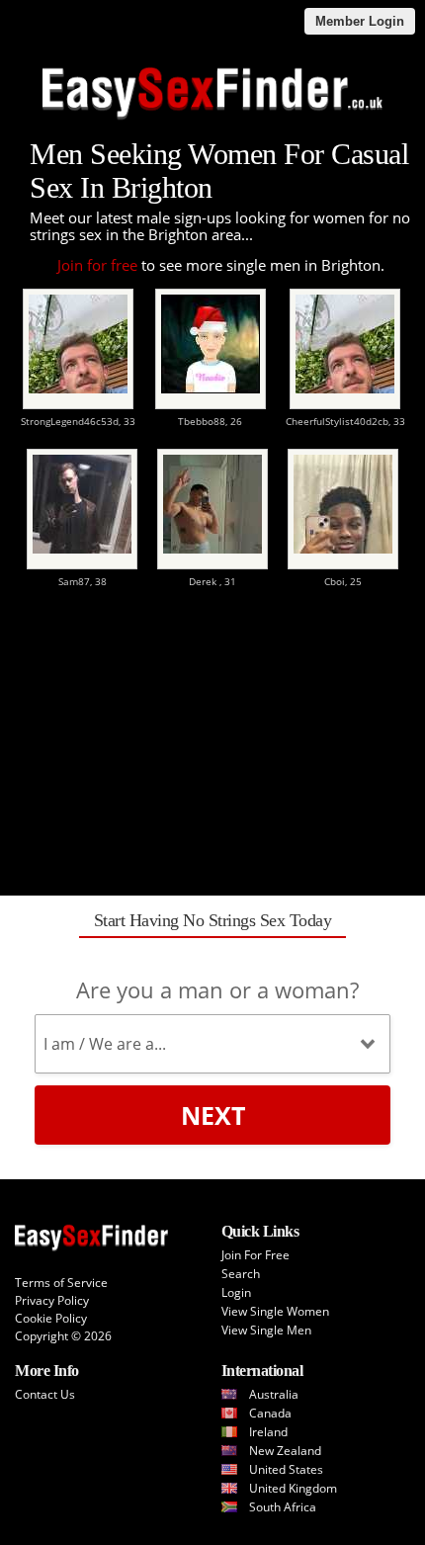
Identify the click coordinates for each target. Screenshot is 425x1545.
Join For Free (255, 1254)
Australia (273, 1394)
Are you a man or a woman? (217, 989)
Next (213, 1115)
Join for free (97, 265)
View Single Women (275, 1311)
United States (286, 1469)
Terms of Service (61, 1282)
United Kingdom (293, 1488)
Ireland (268, 1431)
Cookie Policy (51, 1318)
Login (236, 1292)
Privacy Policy (52, 1300)
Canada (270, 1413)
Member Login (359, 21)
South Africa (282, 1507)
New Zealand (285, 1450)
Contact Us (45, 1394)
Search (240, 1273)
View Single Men (266, 1330)
